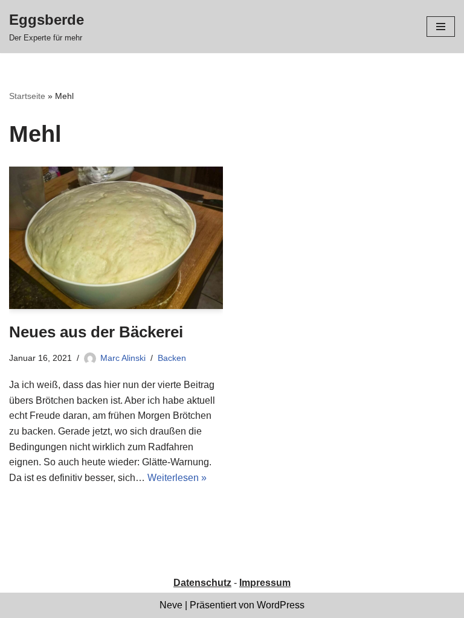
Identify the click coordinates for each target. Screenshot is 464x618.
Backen (172, 358)
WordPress (280, 605)
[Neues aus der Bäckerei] (116, 238)
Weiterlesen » (177, 478)
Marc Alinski (123, 358)
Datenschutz (202, 583)
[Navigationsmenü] (441, 26)
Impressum (265, 583)
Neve (171, 605)
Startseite (27, 96)
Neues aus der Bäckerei (96, 332)
